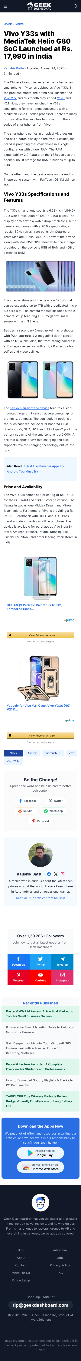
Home (8, 24)
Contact (21, 1265)
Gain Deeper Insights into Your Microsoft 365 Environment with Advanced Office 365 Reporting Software (38, 1048)
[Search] (75, 6)
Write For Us (21, 1273)
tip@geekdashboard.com (40, 1305)
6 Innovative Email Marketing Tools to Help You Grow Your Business (40, 1029)
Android (32, 753)
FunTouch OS (53, 753)
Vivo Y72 (10, 98)
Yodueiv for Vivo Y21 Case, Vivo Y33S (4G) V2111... (39, 707)
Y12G (61, 98)
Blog (21, 1250)
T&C (60, 1273)
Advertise (60, 1250)
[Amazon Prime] (69, 620)
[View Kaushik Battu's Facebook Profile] (49, 874)
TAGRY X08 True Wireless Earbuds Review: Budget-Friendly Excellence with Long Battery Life (39, 1101)
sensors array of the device (29, 408)
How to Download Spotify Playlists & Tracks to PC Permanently (39, 1082)
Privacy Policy (60, 1265)
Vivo (71, 753)
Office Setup (21, 1280)
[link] (49, 874)
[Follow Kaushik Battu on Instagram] (62, 874)
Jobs (60, 1258)
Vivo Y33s (13, 761)
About (21, 1258)
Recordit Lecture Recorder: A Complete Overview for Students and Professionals (35, 1066)
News (19, 24)
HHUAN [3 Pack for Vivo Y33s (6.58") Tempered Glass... (35, 607)
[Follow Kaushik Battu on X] (56, 874)
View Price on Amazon (42, 635)
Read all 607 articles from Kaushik (40, 898)
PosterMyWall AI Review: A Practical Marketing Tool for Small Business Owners (39, 1013)
